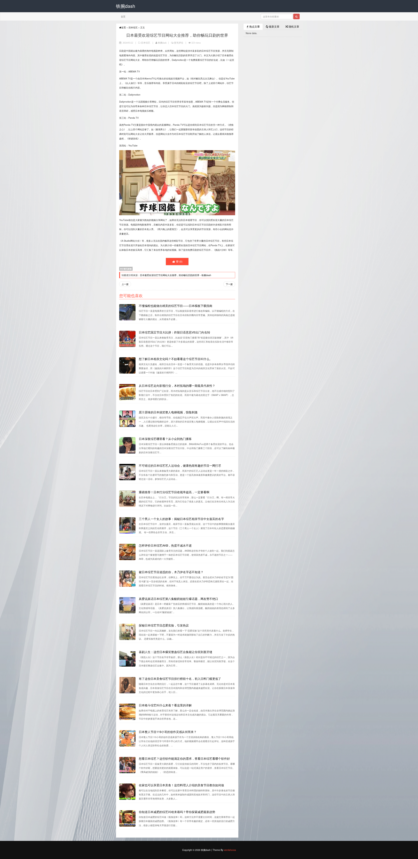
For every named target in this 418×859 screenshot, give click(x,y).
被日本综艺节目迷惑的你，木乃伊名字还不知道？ (171, 572)
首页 (123, 16)
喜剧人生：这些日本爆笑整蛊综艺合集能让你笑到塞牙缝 (175, 652)
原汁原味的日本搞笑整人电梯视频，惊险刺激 (168, 412)
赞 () (178, 261)
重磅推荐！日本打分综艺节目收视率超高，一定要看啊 (174, 492)
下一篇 (229, 284)
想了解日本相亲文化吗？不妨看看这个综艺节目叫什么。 (175, 359)
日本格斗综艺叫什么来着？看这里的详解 (165, 705)
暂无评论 (178, 43)
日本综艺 (133, 27)
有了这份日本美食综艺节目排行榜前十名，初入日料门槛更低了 (180, 678)
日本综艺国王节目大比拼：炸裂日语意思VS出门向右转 (174, 332)
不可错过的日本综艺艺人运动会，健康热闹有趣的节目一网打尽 (180, 465)
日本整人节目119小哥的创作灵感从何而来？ (168, 732)
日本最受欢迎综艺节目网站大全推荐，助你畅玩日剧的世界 (169, 275)
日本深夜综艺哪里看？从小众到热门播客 (165, 439)
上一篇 (125, 284)
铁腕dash (162, 43)
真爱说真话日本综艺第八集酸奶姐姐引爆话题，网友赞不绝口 (178, 598)
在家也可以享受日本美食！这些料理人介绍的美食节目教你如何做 (181, 785)
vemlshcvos (230, 849)
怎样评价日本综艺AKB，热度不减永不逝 (165, 545)
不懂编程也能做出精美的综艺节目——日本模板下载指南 (175, 305)
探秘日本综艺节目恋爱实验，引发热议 (164, 625)
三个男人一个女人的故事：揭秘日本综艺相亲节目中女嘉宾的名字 (181, 519)
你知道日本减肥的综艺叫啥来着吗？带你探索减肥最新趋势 (177, 812)
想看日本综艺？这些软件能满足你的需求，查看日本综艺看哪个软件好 (184, 758)
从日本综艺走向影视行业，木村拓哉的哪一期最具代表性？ (177, 385)
